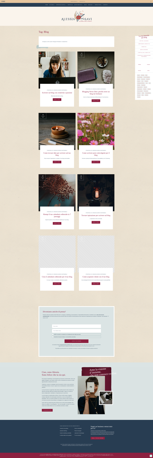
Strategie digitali (60, 4)
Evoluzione (143, 79)
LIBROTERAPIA (74, 1)
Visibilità (146, 95)
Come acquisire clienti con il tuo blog (95, 277)
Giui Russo (85, 455)
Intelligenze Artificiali (140, 83)
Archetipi (142, 75)
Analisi (138, 75)
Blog (85, 4)
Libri (149, 83)
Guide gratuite (78, 4)
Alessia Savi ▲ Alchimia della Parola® (54, 454)
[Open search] (151, 1)
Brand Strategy (139, 77)
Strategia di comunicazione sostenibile (57, 90)
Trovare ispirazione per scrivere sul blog (95, 215)
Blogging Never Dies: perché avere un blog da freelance (96, 93)
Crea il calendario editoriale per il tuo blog (57, 277)
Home (46, 4)
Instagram (2, 1)
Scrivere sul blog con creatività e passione (57, 93)
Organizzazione (139, 87)
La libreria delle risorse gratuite (65, 435)
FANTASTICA (82, 1)
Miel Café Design (76, 455)
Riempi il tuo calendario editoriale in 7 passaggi (57, 215)
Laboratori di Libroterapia (79, 433)
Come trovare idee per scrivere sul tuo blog (57, 154)
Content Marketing (147, 77)
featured (138, 81)
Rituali (143, 93)
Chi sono (51, 4)
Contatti (105, 4)
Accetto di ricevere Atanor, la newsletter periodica (65, 337)
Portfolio (70, 4)
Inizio (142, 81)
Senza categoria (144, 49)
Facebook (3, 1)
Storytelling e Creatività (144, 52)
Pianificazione (139, 89)
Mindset (138, 85)
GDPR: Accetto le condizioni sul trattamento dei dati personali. (67, 334)
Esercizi (138, 79)
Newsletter (98, 4)
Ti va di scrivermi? (78, 435)
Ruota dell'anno (148, 93)
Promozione (146, 91)
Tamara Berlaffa (106, 455)
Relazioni (138, 93)
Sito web (138, 95)
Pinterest (144, 89)
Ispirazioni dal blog (63, 430)
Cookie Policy (57, 455)
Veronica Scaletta (79, 456)
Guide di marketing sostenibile (65, 433)
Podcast (90, 4)
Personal (145, 87)
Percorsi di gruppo (78, 430)
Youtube (4, 1)
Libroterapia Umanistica (144, 43)
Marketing (144, 46)
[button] (76, 336)
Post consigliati (139, 91)
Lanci (147, 83)
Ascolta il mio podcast (64, 428)
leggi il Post (57, 99)
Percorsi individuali (78, 428)
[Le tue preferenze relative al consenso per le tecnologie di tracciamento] (151, 456)
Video (143, 95)
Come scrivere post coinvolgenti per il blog (96, 154)
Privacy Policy (49, 455)
